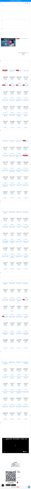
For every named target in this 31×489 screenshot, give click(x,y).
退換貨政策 (18, 471)
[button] (15, 445)
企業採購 (18, 472)
